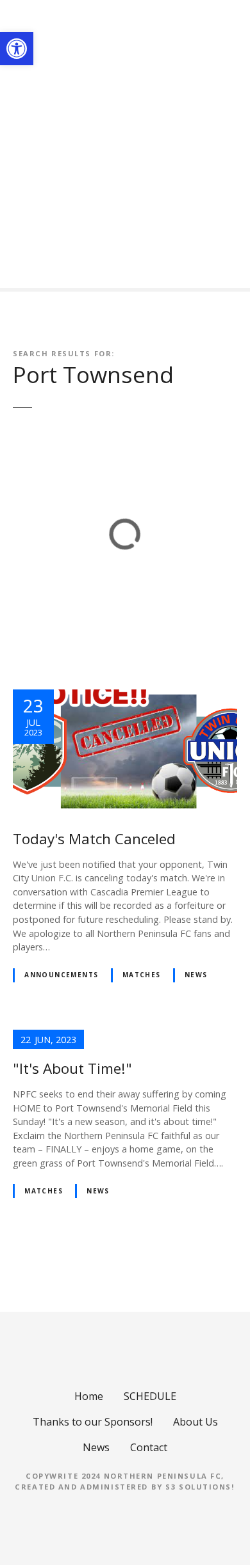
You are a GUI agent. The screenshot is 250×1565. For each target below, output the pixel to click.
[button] (16, 48)
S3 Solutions (198, 1486)
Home (88, 1396)
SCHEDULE (150, 1396)
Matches (141, 974)
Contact (148, 1447)
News (196, 974)
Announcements (61, 974)
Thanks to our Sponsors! (93, 1422)
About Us (195, 1422)
